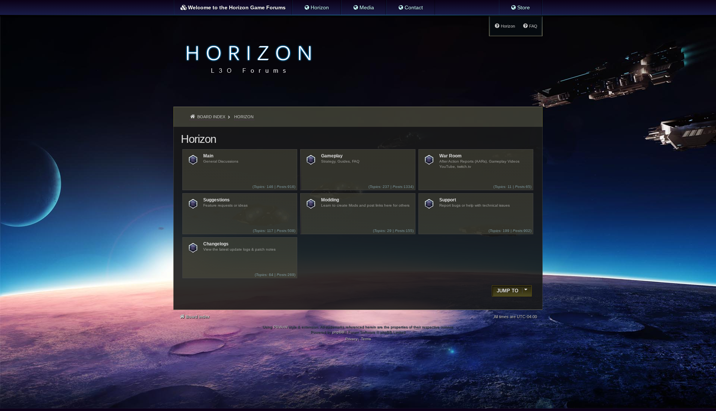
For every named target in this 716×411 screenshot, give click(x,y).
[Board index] (246, 58)
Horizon (198, 139)
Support (447, 200)
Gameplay (332, 156)
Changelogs (216, 244)
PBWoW (280, 327)
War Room (450, 156)
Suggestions (216, 200)
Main (208, 156)
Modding (330, 200)
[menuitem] (316, 7)
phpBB (338, 332)
